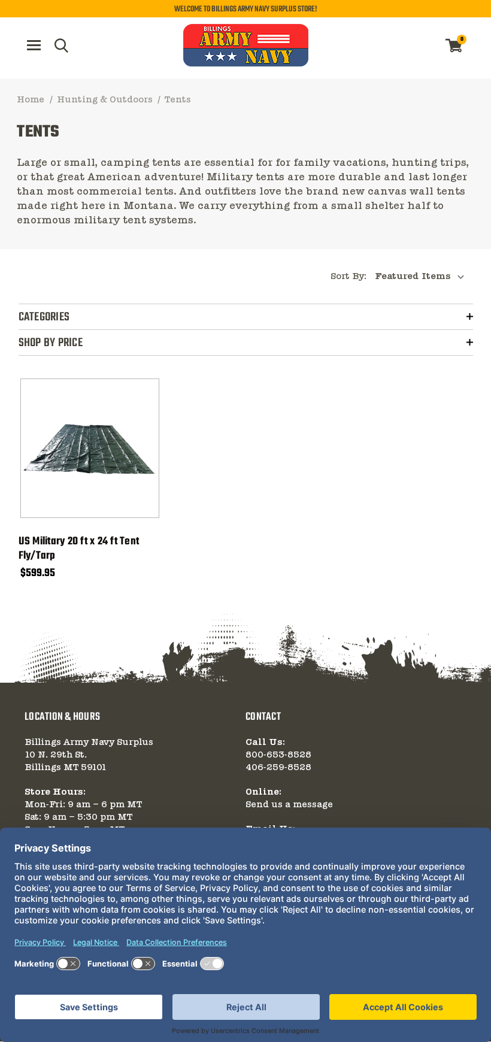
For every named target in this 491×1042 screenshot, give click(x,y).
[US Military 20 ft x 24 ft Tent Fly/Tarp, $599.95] (90, 448)
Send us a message (289, 805)
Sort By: (348, 276)
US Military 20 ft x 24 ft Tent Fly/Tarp (79, 549)
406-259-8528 (278, 768)
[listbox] (423, 276)
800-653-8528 (278, 755)
